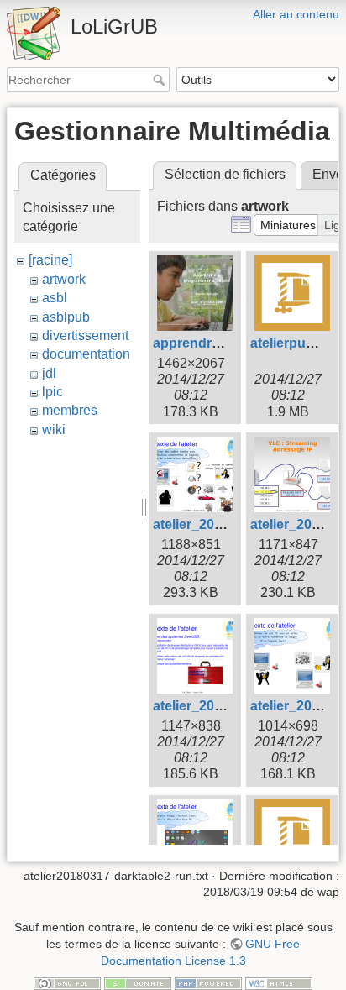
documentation (86, 354)
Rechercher (161, 80)
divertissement (85, 335)
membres (69, 410)
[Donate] (137, 982)
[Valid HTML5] (278, 982)
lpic (52, 392)
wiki (54, 429)
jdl (49, 373)
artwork (64, 279)
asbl (54, 298)
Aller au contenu (296, 14)
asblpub (66, 317)
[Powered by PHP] (208, 982)
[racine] (50, 260)
